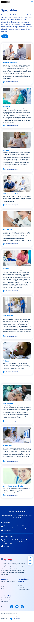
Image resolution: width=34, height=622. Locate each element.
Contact (5, 36)
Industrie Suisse (5, 601)
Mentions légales (27, 616)
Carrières (3, 587)
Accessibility (4, 618)
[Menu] (32, 2)
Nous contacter (8, 530)
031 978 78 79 (8, 546)
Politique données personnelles (15, 616)
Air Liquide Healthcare (6, 599)
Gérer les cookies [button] (16, 618)
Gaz (19, 583)
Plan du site (3, 616)
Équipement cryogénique (24, 589)
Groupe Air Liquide (5, 598)
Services (20, 585)
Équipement (21, 587)
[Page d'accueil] (5, 2)
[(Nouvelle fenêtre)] (11, 606)
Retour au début (30, 561)
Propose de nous (5, 585)
